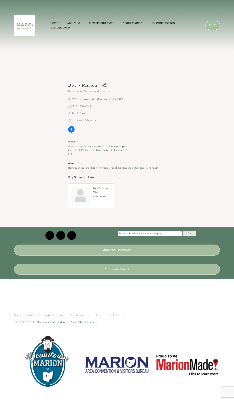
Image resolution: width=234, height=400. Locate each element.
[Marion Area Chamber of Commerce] (60, 235)
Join (212, 25)
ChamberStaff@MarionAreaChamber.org (67, 322)
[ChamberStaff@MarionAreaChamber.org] (49, 235)
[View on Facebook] (71, 131)
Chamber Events (163, 23)
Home (54, 23)
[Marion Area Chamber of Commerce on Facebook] (71, 235)
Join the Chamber (117, 250)
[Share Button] (104, 85)
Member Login (60, 27)
